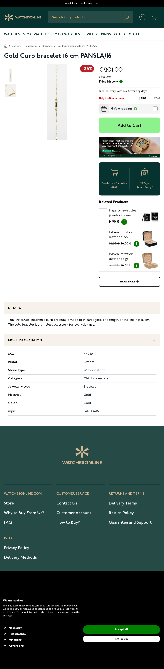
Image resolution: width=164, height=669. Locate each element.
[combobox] (90, 17)
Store (9, 503)
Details (14, 308)
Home (5, 46)
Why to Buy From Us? (24, 512)
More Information (25, 340)
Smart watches (66, 34)
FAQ (8, 522)
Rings (106, 34)
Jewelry (90, 34)
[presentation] (100, 105)
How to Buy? (68, 522)
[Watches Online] (23, 17)
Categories (32, 46)
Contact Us (66, 503)
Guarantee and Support (130, 522)
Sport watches (36, 34)
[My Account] (142, 17)
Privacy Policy (16, 547)
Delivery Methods (20, 557)
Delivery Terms (123, 503)
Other (120, 34)
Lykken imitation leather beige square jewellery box (121, 257)
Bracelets (47, 46)
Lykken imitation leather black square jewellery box (121, 235)
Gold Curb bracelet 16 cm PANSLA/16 (77, 46)
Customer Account (73, 512)
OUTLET (135, 34)
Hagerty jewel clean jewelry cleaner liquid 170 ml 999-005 (123, 213)
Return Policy (121, 512)
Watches (12, 34)
